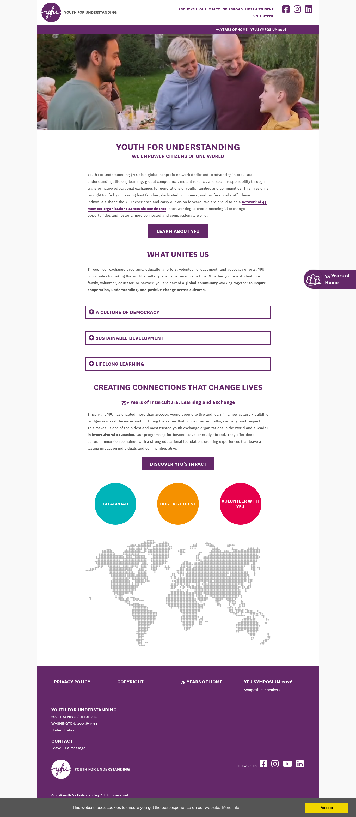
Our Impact (209, 9)
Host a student (259, 9)
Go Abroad (233, 9)
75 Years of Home (232, 29)
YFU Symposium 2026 (268, 29)
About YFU (187, 9)
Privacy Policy (72, 682)
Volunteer (263, 16)
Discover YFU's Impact (178, 464)
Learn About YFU (178, 231)
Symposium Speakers (262, 689)
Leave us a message (68, 748)
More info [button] (230, 807)
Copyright (130, 682)
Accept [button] (327, 808)
